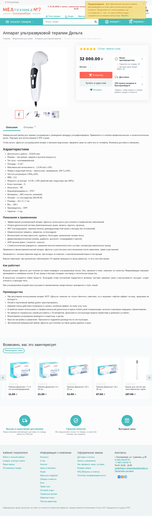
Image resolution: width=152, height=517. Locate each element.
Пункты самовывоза (86, 461)
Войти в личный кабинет (14, 457)
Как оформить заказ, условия (90, 464)
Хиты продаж (54, 16)
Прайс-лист (45, 486)
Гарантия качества (76, 429)
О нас (42, 461)
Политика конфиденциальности (91, 475)
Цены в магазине (47, 468)
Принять (125, 16)
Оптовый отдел (47, 490)
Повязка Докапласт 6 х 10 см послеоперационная (74, 388)
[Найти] (95, 22)
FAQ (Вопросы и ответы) (88, 472)
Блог (42, 483)
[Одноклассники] (122, 477)
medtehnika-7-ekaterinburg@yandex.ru (131, 468)
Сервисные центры (48, 494)
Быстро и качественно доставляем (24, 429)
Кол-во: (83, 67)
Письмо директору (48, 501)
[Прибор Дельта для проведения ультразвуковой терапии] (37, 77)
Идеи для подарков (49, 475)
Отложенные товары (12, 468)
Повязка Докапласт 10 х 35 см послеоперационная (133, 388)
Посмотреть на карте (124, 471)
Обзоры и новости (48, 479)
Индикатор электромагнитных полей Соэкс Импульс (15, 388)
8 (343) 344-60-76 (122, 460)
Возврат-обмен (84, 468)
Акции (70, 16)
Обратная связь (47, 498)
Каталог (43, 464)
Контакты (44, 457)
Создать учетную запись (14, 461)
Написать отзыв (113, 49)
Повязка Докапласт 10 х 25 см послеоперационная (103, 388)
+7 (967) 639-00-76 (123, 462)
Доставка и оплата (85, 457)
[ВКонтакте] (119, 477)
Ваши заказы (9, 464)
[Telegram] (125, 477)
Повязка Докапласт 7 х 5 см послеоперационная (45, 388)
